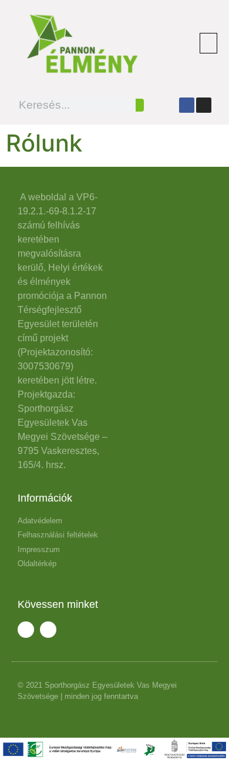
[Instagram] (203, 105)
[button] (208, 43)
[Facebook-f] (26, 629)
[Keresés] (140, 105)
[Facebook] (186, 105)
